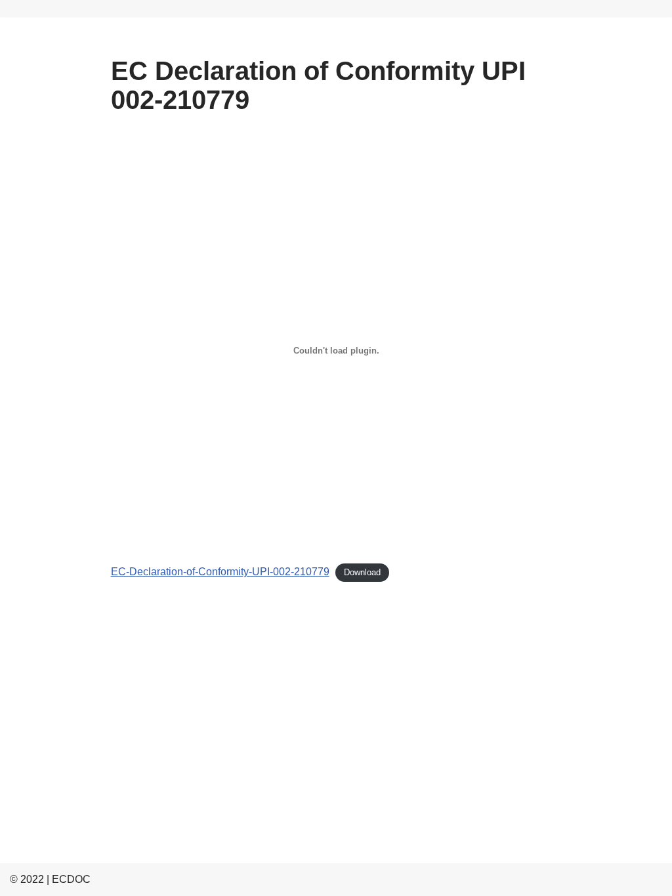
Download (362, 572)
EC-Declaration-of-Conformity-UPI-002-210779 (220, 571)
